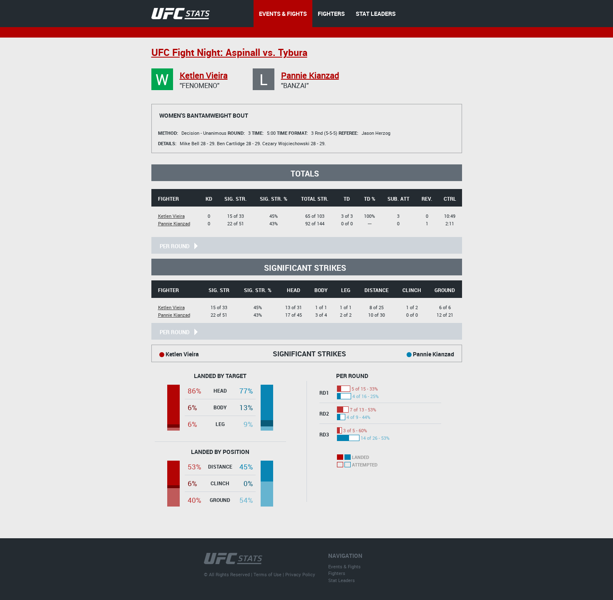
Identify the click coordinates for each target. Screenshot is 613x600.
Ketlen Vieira (204, 75)
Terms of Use (267, 574)
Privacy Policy (300, 574)
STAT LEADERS (376, 14)
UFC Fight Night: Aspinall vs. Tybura (229, 52)
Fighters (336, 573)
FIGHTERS (331, 14)
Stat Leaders (341, 580)
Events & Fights (344, 566)
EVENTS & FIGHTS (283, 14)
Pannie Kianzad (310, 75)
